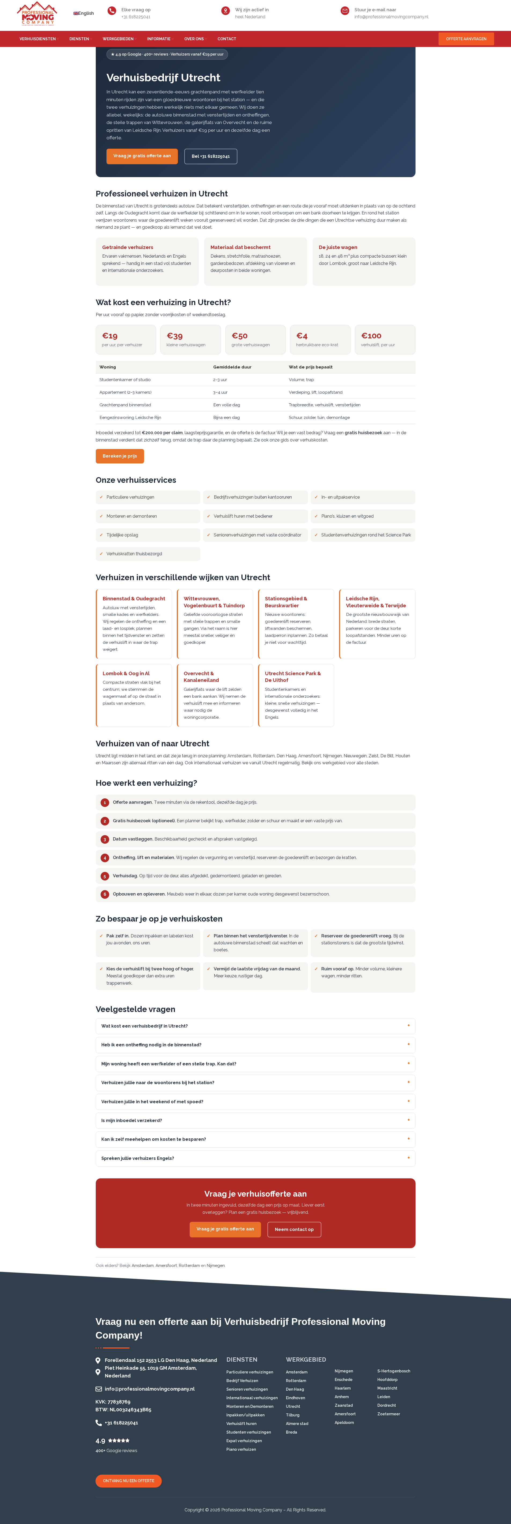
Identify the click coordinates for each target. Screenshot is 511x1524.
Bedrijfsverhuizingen (233, 497)
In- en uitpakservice (340, 497)
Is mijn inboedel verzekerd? (131, 1120)
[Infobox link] (162, 13)
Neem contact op (294, 1229)
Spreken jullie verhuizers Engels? (137, 1158)
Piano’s (328, 516)
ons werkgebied (329, 762)
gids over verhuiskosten (304, 440)
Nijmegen (332, 755)
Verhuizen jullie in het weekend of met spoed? (152, 1101)
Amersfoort (309, 755)
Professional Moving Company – (253, 1509)
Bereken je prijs (120, 456)
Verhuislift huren (229, 516)
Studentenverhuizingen (344, 535)
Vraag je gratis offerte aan (142, 155)
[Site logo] (37, 13)
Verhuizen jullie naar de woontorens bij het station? (157, 1082)
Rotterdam (264, 755)
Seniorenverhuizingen (235, 535)
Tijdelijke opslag (122, 535)
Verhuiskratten (120, 553)
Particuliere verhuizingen (130, 497)
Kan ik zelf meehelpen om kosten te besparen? (153, 1139)
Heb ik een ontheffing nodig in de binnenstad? (151, 1044)
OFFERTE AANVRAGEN (466, 39)
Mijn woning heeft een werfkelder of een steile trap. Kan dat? (168, 1063)
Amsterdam (239, 755)
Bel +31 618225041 (211, 156)
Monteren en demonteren (131, 516)
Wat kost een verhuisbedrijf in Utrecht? (144, 1026)
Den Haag (286, 755)
